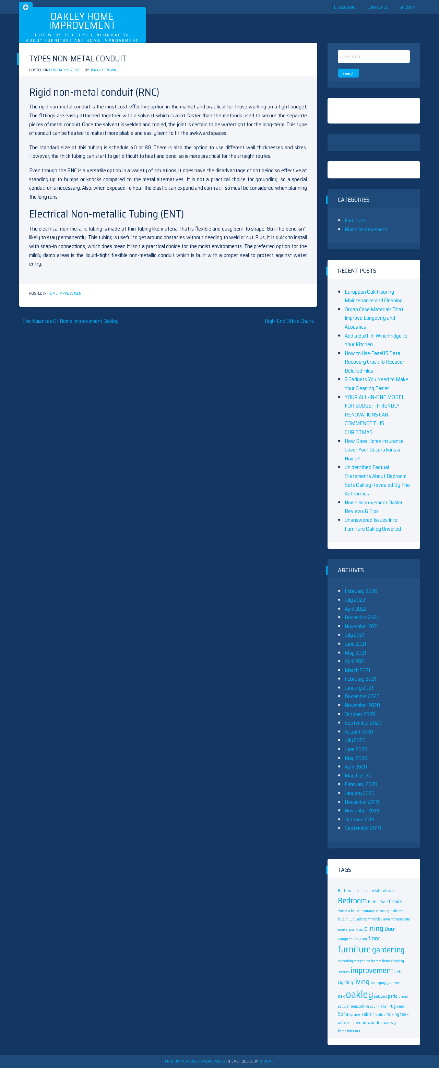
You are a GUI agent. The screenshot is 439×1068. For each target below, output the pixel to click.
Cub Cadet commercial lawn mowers (375, 919)
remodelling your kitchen (370, 1006)
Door (390, 929)
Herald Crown (103, 70)
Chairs (395, 901)
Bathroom (347, 890)
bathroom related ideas (374, 891)
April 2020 (356, 766)
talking (393, 1014)
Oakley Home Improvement (82, 20)
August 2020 (359, 731)
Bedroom (352, 900)
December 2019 (362, 802)
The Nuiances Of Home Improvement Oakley (70, 321)
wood (361, 1022)
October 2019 (360, 819)
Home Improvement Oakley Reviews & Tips (374, 507)
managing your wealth (388, 983)
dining (373, 928)
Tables (379, 1014)
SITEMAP (407, 7)
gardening (388, 949)
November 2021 (362, 626)
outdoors (380, 996)
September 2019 (363, 828)
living (362, 981)
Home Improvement (65, 293)
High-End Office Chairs (289, 321)
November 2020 (362, 705)
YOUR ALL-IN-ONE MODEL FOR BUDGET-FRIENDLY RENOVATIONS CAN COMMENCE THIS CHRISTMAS (374, 414)
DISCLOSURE (345, 7)
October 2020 (360, 714)
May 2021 (355, 652)
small (401, 1006)
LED (398, 971)
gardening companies (354, 961)
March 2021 (357, 670)
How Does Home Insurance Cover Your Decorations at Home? (374, 450)
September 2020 (363, 722)
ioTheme (265, 1061)
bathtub (398, 891)
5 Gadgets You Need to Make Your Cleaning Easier (376, 383)
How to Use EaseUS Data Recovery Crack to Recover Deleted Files (374, 362)
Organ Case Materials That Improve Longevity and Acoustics (374, 318)
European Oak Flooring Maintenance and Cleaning (374, 296)
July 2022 (355, 600)
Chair (383, 902)
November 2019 (362, 810)
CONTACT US (378, 7)
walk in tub (346, 1023)
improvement (372, 970)
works (388, 1023)
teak (404, 1014)
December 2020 (362, 696)
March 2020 (358, 775)
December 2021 (362, 617)
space (354, 1014)
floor (374, 938)
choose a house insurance (356, 911)
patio (393, 996)
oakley (359, 994)
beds (373, 901)
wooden (375, 1022)
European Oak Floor (352, 939)
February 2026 (361, 591)
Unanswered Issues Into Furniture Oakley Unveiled (373, 524)
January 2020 (360, 793)
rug (393, 1006)
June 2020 (356, 749)
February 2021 (360, 678)
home (376, 961)
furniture (354, 949)
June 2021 (355, 643)
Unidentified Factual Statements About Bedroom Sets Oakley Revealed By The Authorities (377, 480)
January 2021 (359, 687)
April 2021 (355, 661)
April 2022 (356, 609)
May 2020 (356, 758)
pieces (403, 996)
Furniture (355, 220)
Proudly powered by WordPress (195, 1061)
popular (344, 1006)
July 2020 (355, 740)
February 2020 (361, 784)
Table (366, 1014)
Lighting (345, 982)
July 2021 (355, 635)
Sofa (343, 1014)
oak (341, 996)
